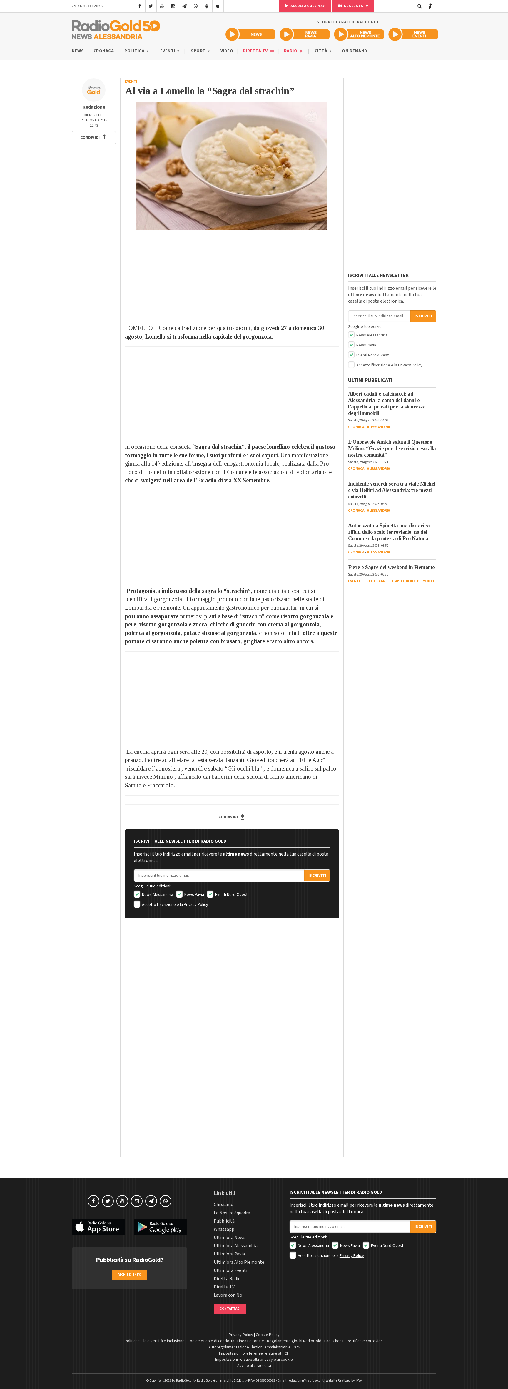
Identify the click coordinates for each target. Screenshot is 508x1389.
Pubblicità (224, 1221)
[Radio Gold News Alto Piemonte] (359, 34)
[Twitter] (151, 6)
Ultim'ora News (229, 1237)
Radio (291, 51)
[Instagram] (173, 6)
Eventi (168, 51)
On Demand (354, 51)
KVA (359, 1380)
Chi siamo (223, 1204)
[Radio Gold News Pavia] (305, 34)
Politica (135, 51)
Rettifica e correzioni (365, 1341)
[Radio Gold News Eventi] (413, 34)
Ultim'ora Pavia (229, 1254)
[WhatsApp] (195, 6)
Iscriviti (317, 875)
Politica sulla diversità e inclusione (155, 1341)
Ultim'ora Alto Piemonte (239, 1262)
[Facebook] (139, 6)
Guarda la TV (355, 6)
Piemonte (426, 581)
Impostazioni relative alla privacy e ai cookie (254, 1360)
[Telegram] (184, 6)
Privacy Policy (196, 905)
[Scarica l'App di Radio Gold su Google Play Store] (161, 1227)
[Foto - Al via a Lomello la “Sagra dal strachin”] (232, 166)
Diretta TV (256, 51)
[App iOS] (218, 6)
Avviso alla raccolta (254, 1366)
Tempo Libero (402, 581)
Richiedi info (129, 1274)
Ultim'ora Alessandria (236, 1246)
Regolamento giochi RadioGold (294, 1341)
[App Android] (206, 6)
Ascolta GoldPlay (307, 6)
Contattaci (230, 1308)
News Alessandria (157, 895)
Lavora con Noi (228, 1295)
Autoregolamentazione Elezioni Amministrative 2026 (254, 1347)
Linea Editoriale (250, 1341)
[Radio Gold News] (250, 34)
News (78, 51)
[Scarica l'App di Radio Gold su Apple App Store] (98, 1227)
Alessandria (378, 427)
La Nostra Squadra (232, 1213)
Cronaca (103, 51)
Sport (199, 51)
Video (226, 51)
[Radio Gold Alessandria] (116, 28)
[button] (94, 137)
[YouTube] (162, 6)
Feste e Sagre (374, 581)
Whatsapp (224, 1229)
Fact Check (334, 1341)
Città (321, 51)
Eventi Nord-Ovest (231, 895)
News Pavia (193, 895)
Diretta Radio (227, 1278)
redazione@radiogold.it (306, 1380)
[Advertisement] (232, 277)
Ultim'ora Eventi (230, 1270)
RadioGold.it (185, 1380)
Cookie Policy (268, 1335)
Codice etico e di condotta (211, 1341)
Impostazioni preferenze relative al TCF (254, 1353)
